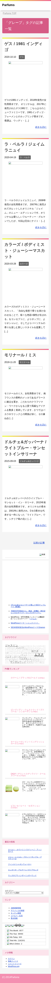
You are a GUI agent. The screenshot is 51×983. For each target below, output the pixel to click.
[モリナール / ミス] (25, 387)
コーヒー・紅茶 (17, 916)
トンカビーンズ (12, 651)
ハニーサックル (14, 653)
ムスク (39, 654)
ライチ (19, 649)
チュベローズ (11, 649)
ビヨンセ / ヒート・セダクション (25, 806)
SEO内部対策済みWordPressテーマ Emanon (28, 627)
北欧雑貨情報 (16, 908)
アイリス (31, 655)
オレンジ (22, 657)
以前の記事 (39, 543)
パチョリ (23, 655)
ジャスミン (11, 645)
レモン (27, 660)
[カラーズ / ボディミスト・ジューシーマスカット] (25, 300)
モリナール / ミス (20, 355)
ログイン (11, 959)
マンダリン (13, 660)
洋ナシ (41, 662)
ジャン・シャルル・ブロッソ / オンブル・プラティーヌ (25, 858)
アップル (24, 653)
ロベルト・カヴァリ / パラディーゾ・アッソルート (25, 850)
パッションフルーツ (25, 646)
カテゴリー (9, 891)
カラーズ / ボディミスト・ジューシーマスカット (24, 250)
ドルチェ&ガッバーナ (29, 461)
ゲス (22, 57)
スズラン (30, 662)
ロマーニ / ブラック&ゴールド (24, 678)
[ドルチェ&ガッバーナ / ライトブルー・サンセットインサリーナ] (25, 492)
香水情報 (14, 918)
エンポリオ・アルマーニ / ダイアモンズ (23, 870)
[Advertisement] (26, 584)
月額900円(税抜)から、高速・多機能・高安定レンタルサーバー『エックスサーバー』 (28, 612)
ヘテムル (32, 619)
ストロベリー (29, 647)
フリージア (35, 660)
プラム (41, 651)
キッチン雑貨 (16, 913)
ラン (34, 646)
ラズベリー (11, 647)
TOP (9, 13)
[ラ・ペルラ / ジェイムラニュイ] (25, 194)
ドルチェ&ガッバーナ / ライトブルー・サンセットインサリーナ (25, 448)
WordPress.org (13, 966)
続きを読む (41, 127)
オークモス (40, 657)
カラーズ (24, 264)
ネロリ (36, 662)
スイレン (16, 655)
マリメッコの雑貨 (17, 911)
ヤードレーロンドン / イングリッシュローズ (27, 743)
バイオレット (27, 649)
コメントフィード (15, 964)
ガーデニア (9, 655)
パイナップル (31, 657)
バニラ (8, 656)
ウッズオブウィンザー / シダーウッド (22, 875)
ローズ (35, 651)
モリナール (25, 362)
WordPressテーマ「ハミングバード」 (25, 623)
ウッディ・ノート (24, 651)
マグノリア (36, 649)
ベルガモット (25, 658)
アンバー (20, 647)
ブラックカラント (12, 659)
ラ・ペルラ (25, 157)
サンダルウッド (18, 662)
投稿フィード (13, 961)
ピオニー (35, 659)
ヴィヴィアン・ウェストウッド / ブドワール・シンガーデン (27, 711)
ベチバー (21, 660)
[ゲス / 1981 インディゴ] (25, 93)
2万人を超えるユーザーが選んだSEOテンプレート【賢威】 (28, 606)
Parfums (8, 5)
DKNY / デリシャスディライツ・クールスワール (28, 775)
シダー (15, 657)
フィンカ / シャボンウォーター (19, 864)
